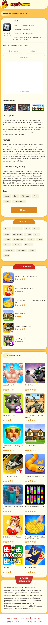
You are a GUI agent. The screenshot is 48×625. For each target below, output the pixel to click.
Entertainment (19, 201)
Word (28, 229)
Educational (17, 234)
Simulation (17, 229)
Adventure (25, 196)
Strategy (28, 245)
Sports (28, 234)
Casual (7, 196)
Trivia (35, 196)
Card (15, 196)
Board (7, 234)
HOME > (6, 14)
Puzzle (7, 245)
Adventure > (15, 14)
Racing (7, 201)
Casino (30, 239)
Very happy (14, 51)
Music (7, 256)
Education (17, 245)
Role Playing (9, 250)
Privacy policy (12, 618)
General (35, 51)
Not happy (25, 57)
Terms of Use (24, 618)
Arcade (7, 239)
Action (36, 229)
